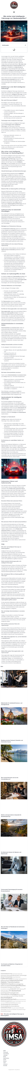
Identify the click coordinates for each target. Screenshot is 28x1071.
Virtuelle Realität (15, 1007)
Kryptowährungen (14, 992)
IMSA (4, 1050)
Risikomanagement (6, 1001)
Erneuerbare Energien (7, 987)
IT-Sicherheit (15, 991)
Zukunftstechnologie (21, 1009)
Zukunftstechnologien (6, 1011)
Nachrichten (6, 1058)
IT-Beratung (21, 989)
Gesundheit (6, 1053)
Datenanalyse (16, 978)
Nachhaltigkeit (6, 997)
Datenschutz (5, 980)
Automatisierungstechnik (17, 973)
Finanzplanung (16, 987)
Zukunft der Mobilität (12, 1009)
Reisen (5, 1061)
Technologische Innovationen (10, 1006)
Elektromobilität (6, 985)
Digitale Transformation (10, 982)
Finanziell (5, 1052)
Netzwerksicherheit (8, 999)
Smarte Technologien (16, 1001)
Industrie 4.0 (14, 989)
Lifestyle (5, 1055)
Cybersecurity (6, 979)
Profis (4, 1059)
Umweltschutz (6, 1008)
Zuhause (5, 1064)
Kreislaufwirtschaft (5, 992)
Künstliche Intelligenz (10, 994)
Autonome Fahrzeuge (6, 975)
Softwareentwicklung (10, 1002)
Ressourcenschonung (21, 999)
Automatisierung (6, 973)
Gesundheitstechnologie (5, 989)
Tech (2, 1014)
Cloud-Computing (6, 977)
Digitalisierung (6, 984)
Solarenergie (18, 1002)
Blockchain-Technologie (20, 975)
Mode (4, 1056)
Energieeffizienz (18, 986)
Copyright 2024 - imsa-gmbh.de (14, 1069)
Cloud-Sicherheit (16, 977)
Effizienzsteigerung (17, 984)
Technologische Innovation (9, 1004)
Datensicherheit (16, 980)
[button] (14, 12)
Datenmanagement (23, 978)
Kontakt (5, 1065)
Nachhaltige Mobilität (17, 996)
